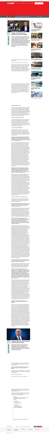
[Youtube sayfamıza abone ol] (38, 426)
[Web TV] (40, 0)
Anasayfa (17, 426)
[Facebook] (8, 36)
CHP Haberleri (9, 429)
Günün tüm (40, 16)
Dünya (29, 3)
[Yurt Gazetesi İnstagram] (38, 0)
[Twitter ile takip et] (36, 426)
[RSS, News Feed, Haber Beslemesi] (41, 426)
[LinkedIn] (8, 39)
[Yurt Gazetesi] (11, 3)
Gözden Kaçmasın (21, 3)
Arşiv (15, 0)
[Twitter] (8, 38)
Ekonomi (32, 3)
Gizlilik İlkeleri (24, 426)
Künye (19, 426)
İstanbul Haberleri (30, 429)
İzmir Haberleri (9, 430)
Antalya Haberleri (16, 430)
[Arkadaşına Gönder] (8, 41)
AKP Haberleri (16, 429)
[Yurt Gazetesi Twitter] (35, 0)
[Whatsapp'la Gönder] (8, 40)
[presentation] (9, 16)
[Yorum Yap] (8, 44)
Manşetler (9, 0)
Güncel (17, 3)
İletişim (22, 426)
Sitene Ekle (18, 0)
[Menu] (35, 3)
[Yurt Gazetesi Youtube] (37, 0)
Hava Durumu (21, 0)
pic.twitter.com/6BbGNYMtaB (18, 407)
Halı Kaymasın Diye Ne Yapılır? (18, 16)
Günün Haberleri (12, 0)
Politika (26, 3)
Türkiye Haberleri (23, 429)
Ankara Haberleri (37, 429)
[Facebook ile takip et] (35, 426)
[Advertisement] (24, 10)
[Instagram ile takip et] (40, 426)
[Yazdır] (8, 43)
